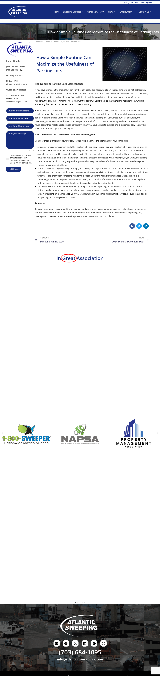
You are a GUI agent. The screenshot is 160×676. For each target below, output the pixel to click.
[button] (132, 226)
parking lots (108, 110)
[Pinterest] (94, 643)
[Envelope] (57, 643)
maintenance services (107, 209)
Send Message (14, 169)
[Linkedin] (85, 643)
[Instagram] (103, 643)
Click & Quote (146, 2)
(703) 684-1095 (131, 2)
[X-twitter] (75, 643)
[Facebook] (66, 643)
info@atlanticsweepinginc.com (80, 659)
